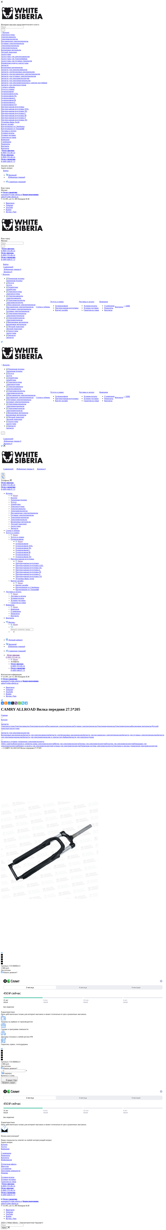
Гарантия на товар (8, 1182)
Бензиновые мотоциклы (141, 726)
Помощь (4, 1173)
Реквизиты (5, 1155)
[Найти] (3, 29)
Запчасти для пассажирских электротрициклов (102, 735)
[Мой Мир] (9, 703)
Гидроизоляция (22, 544)
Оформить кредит (8, 1083)
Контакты (5, 1158)
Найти (4, 1228)
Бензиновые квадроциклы (12, 735)
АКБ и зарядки (7, 744)
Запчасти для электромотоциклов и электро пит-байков (45, 737)
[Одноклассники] (5, 703)
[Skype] (22, 703)
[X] (12, 703)
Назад (15, 496)
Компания (15, 609)
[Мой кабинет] (2, 436)
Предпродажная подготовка (27, 563)
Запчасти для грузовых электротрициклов (139, 735)
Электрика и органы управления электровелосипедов (135, 746)
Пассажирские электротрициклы (60, 726)
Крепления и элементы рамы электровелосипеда (33, 744)
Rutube (8, 210)
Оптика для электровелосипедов (92, 744)
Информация (6, 1160)
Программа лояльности (10, 1171)
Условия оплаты (7, 1177)
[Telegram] (26, 703)
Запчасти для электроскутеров (81, 737)
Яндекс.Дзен (11, 212)
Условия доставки (8, 1179)
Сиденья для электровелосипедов (66, 746)
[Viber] (16, 703)
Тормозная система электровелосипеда (96, 746)
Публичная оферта (8, 1164)
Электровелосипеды (38, 726)
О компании (6, 1153)
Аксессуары (14, 728)
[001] (49, 898)
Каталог (14, 498)
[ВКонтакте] (2, 703)
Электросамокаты (22, 726)
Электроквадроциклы (106, 726)
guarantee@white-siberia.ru (11, 193)
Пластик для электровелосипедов (120, 744)
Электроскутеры (8, 726)
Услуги (4, 1147)
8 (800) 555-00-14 (8, 151)
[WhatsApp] (19, 703)
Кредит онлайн (22, 585)
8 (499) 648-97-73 (8, 160)
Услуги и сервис (17, 537)
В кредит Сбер (11, 1080)
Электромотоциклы (123, 726)
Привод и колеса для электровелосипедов (35, 746)
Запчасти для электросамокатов (36, 735)
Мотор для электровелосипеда (66, 744)
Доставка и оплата (18, 596)
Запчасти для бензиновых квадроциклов (66, 735)
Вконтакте (10, 203)
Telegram (9, 205)
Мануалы (5, 1166)
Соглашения (6, 1168)
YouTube (9, 207)
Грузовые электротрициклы (85, 726)
